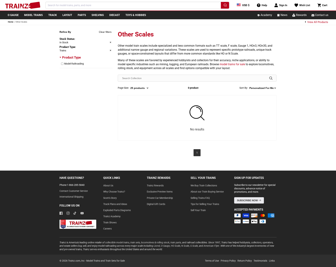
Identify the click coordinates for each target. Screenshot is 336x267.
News (283, 15)
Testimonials (260, 260)
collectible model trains (117, 242)
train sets (135, 242)
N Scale (185, 245)
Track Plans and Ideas (115, 204)
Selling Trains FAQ (200, 198)
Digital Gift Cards (156, 204)
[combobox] (137, 5)
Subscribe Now (247, 200)
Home (10, 22)
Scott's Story (110, 198)
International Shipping (71, 196)
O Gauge (165, 245)
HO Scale (175, 245)
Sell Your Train (198, 210)
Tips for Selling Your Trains (205, 204)
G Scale (194, 245)
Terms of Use (212, 260)
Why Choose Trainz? (114, 191)
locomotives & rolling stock (155, 242)
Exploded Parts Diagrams (117, 210)
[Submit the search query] (271, 78)
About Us (108, 185)
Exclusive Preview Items (160, 191)
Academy (266, 15)
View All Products (317, 22)
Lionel (157, 245)
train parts (175, 242)
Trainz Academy (112, 216)
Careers (107, 228)
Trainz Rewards (155, 185)
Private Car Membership (160, 198)
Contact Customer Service (73, 191)
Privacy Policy (228, 260)
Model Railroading (74, 63)
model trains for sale (232, 64)
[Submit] (225, 6)
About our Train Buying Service (207, 191)
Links (272, 260)
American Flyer (211, 245)
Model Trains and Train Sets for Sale (105, 260)
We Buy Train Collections (204, 185)
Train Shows (110, 222)
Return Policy (244, 260)
